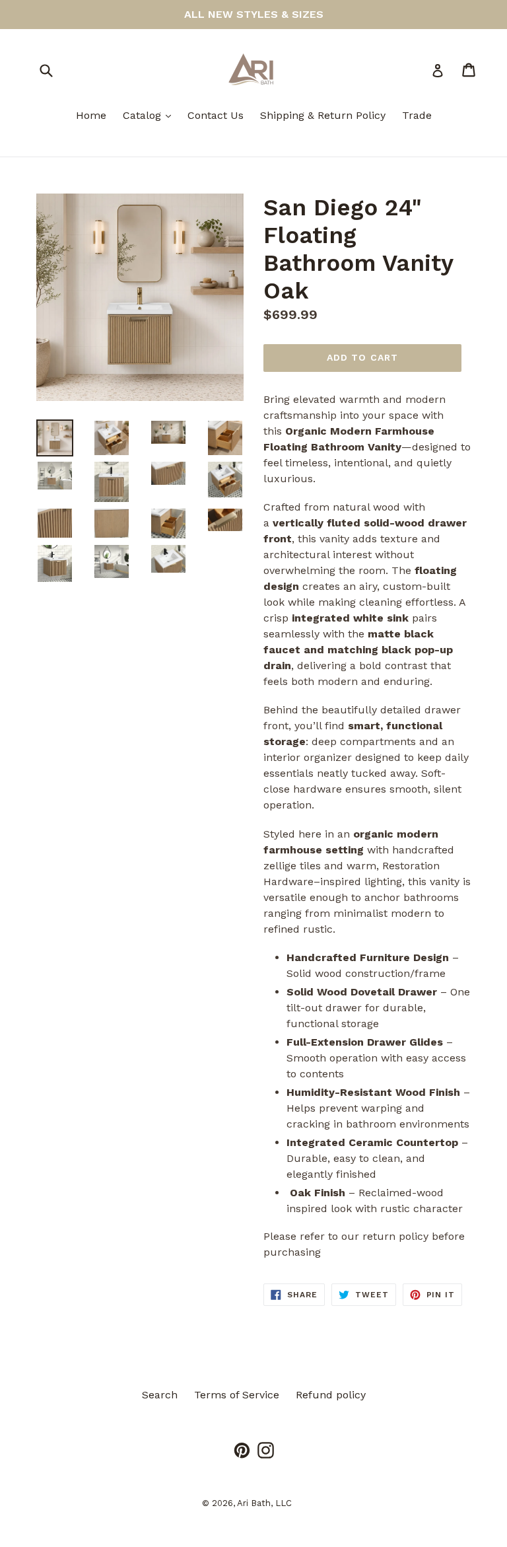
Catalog (150, 115)
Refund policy (331, 1394)
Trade (417, 115)
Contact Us (215, 115)
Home (91, 115)
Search (160, 1394)
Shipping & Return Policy (323, 115)
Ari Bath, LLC (264, 1503)
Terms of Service (236, 1394)
